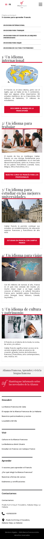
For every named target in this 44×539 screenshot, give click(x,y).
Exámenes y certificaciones (13, 481)
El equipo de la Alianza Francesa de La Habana (21, 411)
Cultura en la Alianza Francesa (14, 439)
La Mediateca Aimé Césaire (13, 444)
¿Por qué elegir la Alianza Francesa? (17, 472)
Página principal (9, 15)
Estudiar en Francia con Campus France (22, 241)
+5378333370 (11, 513)
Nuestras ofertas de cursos (13, 477)
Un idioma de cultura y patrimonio (18, 48)
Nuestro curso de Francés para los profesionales (22, 176)
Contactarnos (8, 500)
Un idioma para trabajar (13, 30)
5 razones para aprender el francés (17, 467)
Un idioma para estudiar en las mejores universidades (20, 36)
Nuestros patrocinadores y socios (16, 416)
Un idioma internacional (14, 25)
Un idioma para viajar (12, 43)
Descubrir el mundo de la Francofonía (22, 109)
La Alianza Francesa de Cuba (14, 407)
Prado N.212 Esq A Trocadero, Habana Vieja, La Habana (16, 521)
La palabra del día (9, 421)
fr (10, 4)
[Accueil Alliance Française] (22, 4)
